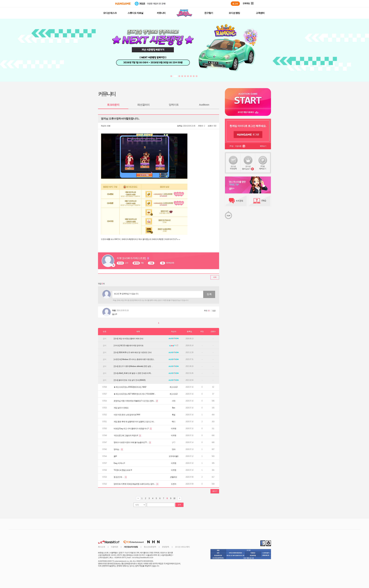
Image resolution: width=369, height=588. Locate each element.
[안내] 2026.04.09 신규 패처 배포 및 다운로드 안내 (132, 352)
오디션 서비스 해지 (182, 547)
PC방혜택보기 (262, 167)
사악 (173, 401)
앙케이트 (174, 104)
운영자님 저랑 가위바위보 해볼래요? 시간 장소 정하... (136, 401)
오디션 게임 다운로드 (248, 112)
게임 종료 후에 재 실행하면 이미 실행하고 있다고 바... (134, 422)
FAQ (260, 201)
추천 (205, 311)
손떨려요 (173, 477)
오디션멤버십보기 (246, 167)
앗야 (173, 449)
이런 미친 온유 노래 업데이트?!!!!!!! (127, 415)
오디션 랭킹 (234, 13)
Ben (173, 408)
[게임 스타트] (248, 98)
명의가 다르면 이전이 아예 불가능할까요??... (132, 442)
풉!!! (115, 456)
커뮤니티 (161, 13)
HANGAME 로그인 (248, 134)
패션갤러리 (143, 104)
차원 (114, 310)
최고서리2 (173, 387)
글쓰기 (214, 491)
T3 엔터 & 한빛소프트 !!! (123, 470)
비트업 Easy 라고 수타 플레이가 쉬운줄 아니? (132, 428)
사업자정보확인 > (167, 555)
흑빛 (173, 415)
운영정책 (165, 547)
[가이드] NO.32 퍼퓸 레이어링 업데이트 (128, 345)
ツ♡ (173, 442)
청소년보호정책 (150, 547)
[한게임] (122, 3)
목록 (214, 277)
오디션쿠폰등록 (233, 167)
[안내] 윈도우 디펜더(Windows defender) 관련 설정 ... (133, 366)
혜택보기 (263, 146)
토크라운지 (113, 104)
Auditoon (204, 104)
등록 (209, 294)
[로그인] (235, 3)
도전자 (173, 484)
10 (174, 498)
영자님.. (118, 449)
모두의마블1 (173, 456)
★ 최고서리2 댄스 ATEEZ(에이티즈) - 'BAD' (130, 387)
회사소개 (101, 547)
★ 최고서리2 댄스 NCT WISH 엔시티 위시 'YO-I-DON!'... (134, 394)
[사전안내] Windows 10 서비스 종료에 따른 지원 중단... (134, 359)
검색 (179, 505)
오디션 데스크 (110, 13)
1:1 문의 (236, 201)
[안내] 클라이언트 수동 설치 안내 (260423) (129, 380)
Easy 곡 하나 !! (119, 463)
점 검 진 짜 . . (120, 477)
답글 (213, 311)
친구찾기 (208, 13)
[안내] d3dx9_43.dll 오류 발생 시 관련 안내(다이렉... (133, 373)
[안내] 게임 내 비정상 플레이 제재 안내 (128, 338)
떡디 (173, 422)
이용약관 (114, 547)
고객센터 (260, 13)
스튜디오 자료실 (135, 13)
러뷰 (108, 126)
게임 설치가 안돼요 (121, 408)
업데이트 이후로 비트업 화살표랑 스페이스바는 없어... (136, 484)
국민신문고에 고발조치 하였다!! (127, 435)
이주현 (173, 428)
